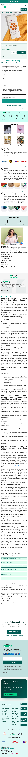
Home (2, 12)
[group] (14, 286)
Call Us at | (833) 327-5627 (7, 751)
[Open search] (2, 9)
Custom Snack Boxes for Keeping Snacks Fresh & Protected (15, 721)
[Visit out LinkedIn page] (15, 1)
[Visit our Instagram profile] (13, 1)
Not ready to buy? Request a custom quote (14, 635)
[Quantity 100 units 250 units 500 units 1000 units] (14, 52)
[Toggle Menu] (25, 5)
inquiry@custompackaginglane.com (12, 266)
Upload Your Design (6, 96)
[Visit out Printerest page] (17, 1)
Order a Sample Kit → (14, 631)
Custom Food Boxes (8, 12)
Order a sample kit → (10, 694)
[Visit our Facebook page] (10, 1)
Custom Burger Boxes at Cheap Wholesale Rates (15, 715)
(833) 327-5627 (7, 258)
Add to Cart (21, 52)
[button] (14, 101)
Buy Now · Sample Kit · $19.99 (14, 105)
